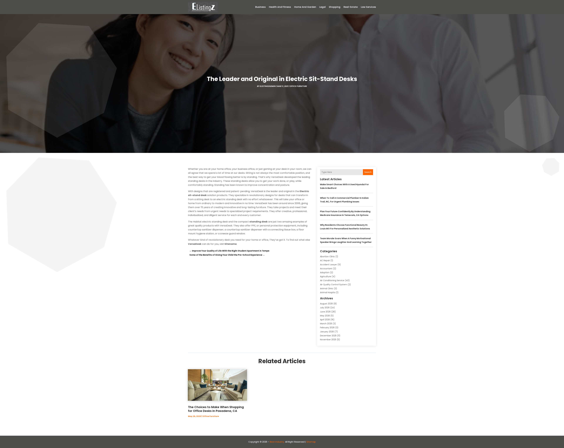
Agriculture (325, 276)
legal (322, 7)
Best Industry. (277, 441)
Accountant (326, 268)
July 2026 (325, 307)
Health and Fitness (280, 7)
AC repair (325, 260)
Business (260, 7)
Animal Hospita (327, 292)
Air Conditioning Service (332, 280)
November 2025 (328, 339)
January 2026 (327, 331)
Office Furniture (298, 86)
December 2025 (328, 335)
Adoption (324, 272)
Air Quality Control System (333, 284)
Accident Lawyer (328, 264)
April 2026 (325, 319)
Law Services (368, 7)
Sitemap (311, 441)
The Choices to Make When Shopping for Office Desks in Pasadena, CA (216, 409)
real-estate (351, 7)
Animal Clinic (326, 288)
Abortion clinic (327, 256)
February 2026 (327, 327)
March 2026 (326, 323)
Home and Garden (305, 7)
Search (368, 172)
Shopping (334, 7)
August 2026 (326, 303)
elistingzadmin (268, 86)
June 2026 (325, 311)
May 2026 (325, 315)
